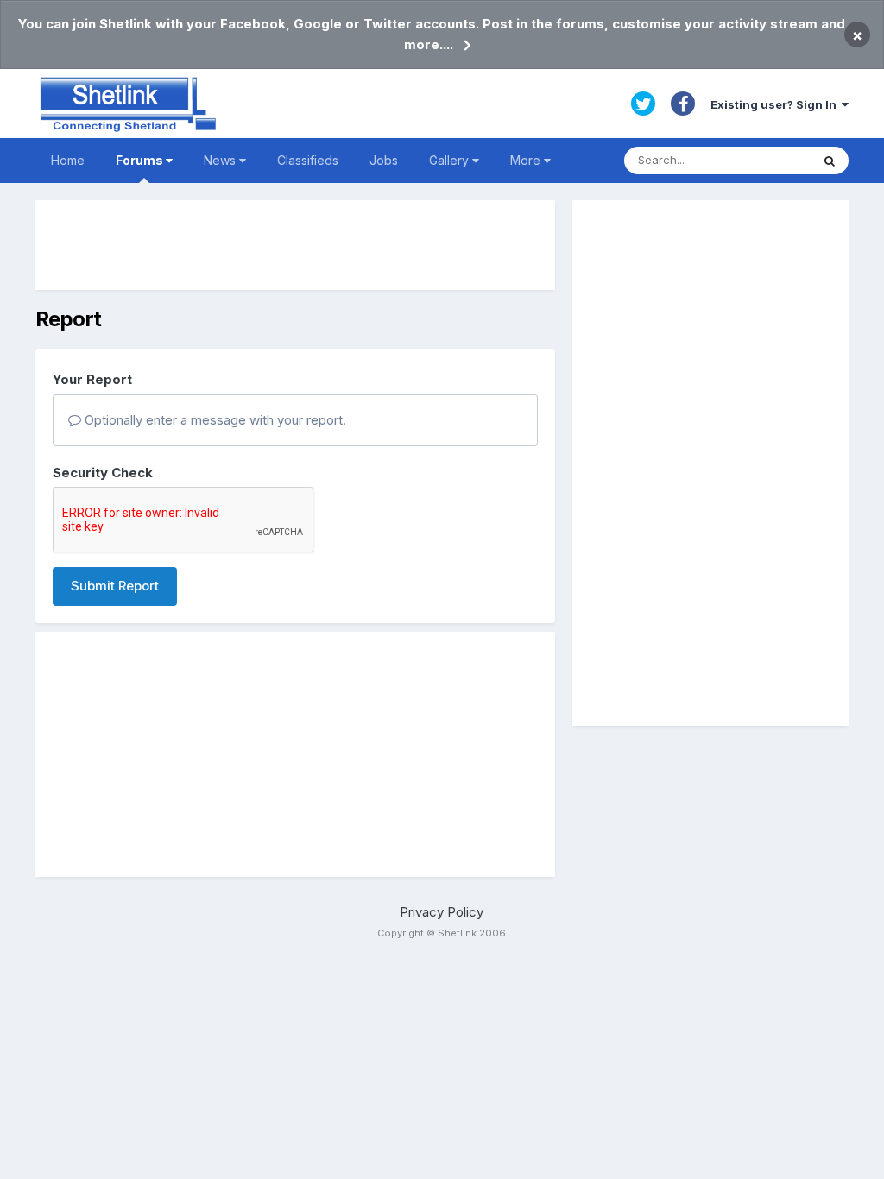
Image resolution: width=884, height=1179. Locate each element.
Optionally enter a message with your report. (213, 420)
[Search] (830, 160)
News (221, 160)
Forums (141, 160)
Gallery (450, 160)
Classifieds (307, 160)
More (525, 160)
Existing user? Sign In (776, 104)
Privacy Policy (441, 912)
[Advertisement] (295, 245)
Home (68, 160)
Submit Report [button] (115, 585)
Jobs (383, 160)
